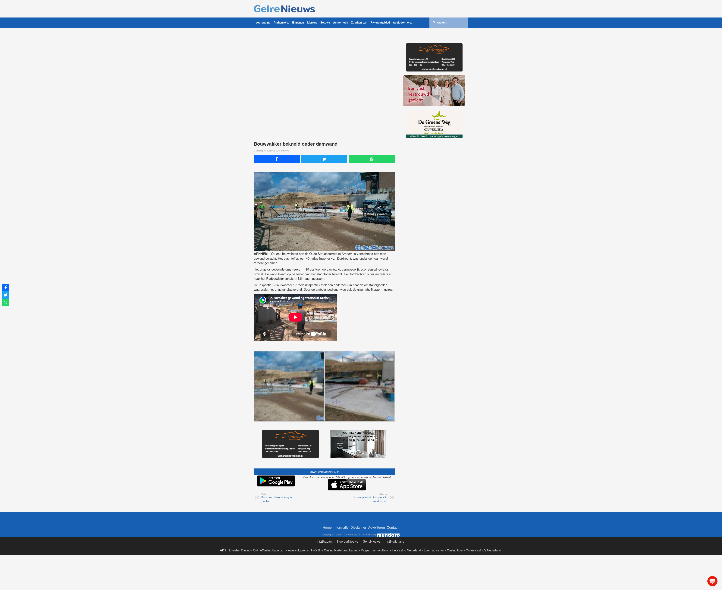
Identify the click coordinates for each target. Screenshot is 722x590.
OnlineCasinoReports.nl (269, 522)
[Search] (434, 22)
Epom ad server (433, 522)
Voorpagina (263, 22)
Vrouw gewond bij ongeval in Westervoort (370, 469)
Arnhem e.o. (281, 22)
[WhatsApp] (372, 159)
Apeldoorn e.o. (402, 22)
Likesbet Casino (240, 522)
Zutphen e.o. (359, 22)
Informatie (341, 498)
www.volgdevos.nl (300, 522)
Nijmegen (298, 22)
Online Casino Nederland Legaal (336, 522)
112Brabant (324, 513)
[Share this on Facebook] (277, 159)
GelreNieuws (371, 513)
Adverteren (376, 498)
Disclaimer (358, 498)
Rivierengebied (380, 22)
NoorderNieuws (347, 513)
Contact (392, 498)
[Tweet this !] (324, 159)
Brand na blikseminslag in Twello (276, 469)
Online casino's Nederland (483, 522)
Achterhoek (340, 22)
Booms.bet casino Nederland (401, 522)
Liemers (312, 22)
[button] (712, 581)
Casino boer (455, 522)
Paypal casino (370, 522)
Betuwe (325, 22)
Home (327, 498)
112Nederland (394, 513)
